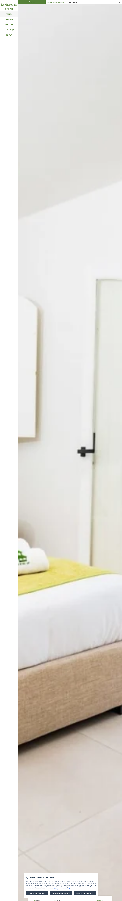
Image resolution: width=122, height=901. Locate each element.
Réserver (32, 2)
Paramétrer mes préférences (61, 893)
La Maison (9, 19)
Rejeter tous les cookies (37, 893)
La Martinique (9, 30)
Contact (9, 35)
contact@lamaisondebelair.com (56, 2)
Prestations (9, 24)
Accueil (9, 14)
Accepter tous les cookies (84, 893)
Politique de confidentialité (62, 889)
